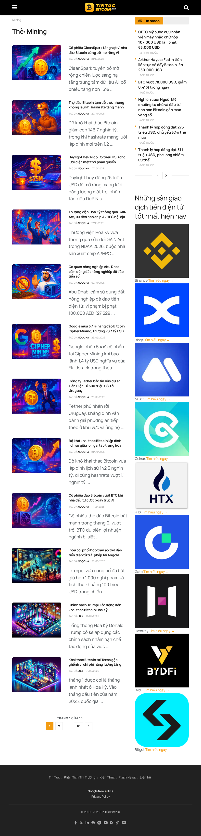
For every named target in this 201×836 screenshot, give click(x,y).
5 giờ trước (146, 142)
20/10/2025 (98, 113)
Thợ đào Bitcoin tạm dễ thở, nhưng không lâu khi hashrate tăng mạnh (96, 105)
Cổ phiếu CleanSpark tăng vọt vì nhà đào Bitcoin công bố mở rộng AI (98, 50)
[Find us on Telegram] (99, 822)
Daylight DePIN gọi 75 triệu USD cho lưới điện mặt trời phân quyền (97, 159)
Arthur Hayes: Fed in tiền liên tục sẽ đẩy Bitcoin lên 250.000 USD (160, 64)
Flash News (127, 777)
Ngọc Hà (83, 58)
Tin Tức (54, 777)
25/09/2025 (98, 337)
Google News (97, 791)
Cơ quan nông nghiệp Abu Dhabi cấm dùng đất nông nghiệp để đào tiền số (96, 271)
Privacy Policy (100, 796)
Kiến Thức (107, 777)
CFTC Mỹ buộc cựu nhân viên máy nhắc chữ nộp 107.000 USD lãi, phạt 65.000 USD (159, 39)
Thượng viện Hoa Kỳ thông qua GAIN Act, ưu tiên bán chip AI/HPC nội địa (97, 214)
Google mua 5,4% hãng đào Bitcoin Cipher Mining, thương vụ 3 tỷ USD (97, 328)
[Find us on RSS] (111, 822)
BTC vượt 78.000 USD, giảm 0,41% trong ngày (162, 85)
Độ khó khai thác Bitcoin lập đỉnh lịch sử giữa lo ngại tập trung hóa (95, 443)
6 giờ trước (146, 165)
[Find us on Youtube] (106, 822)
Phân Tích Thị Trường (80, 777)
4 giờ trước (146, 120)
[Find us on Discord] (124, 822)
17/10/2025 (97, 168)
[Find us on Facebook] (76, 822)
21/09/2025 (98, 451)
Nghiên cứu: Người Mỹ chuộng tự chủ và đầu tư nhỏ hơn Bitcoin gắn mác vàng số (159, 107)
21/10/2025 (97, 58)
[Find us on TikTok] (117, 822)
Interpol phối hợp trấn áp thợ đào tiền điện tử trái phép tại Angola (95, 552)
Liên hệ (145, 777)
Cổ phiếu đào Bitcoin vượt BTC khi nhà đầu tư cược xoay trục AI (96, 497)
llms (110, 791)
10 (78, 726)
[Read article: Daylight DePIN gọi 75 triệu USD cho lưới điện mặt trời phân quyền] (36, 172)
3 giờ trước (146, 92)
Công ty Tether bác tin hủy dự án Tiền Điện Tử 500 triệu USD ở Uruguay (95, 386)
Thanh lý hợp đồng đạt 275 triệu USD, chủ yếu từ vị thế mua (162, 132)
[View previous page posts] (157, 175)
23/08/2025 (98, 561)
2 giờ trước (146, 75)
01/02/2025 (92, 671)
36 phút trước (148, 52)
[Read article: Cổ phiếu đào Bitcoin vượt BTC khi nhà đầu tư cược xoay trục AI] (36, 510)
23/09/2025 (98, 397)
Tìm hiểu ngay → (161, 280)
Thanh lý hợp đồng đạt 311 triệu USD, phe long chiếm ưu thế (161, 155)
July (80, 616)
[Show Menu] (14, 7)
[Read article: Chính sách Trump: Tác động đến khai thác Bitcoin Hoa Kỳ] (36, 620)
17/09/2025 (97, 506)
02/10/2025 (98, 282)
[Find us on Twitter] (81, 822)
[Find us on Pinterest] (93, 822)
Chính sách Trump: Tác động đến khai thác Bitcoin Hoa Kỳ (95, 607)
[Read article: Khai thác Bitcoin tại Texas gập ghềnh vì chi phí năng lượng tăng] (36, 674)
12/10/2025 (97, 223)
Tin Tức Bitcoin (110, 812)
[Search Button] (186, 7)
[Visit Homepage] (100, 7)
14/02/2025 (92, 616)
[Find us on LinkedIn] (87, 822)
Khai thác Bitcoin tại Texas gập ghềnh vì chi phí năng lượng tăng (95, 662)
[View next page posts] (166, 175)
